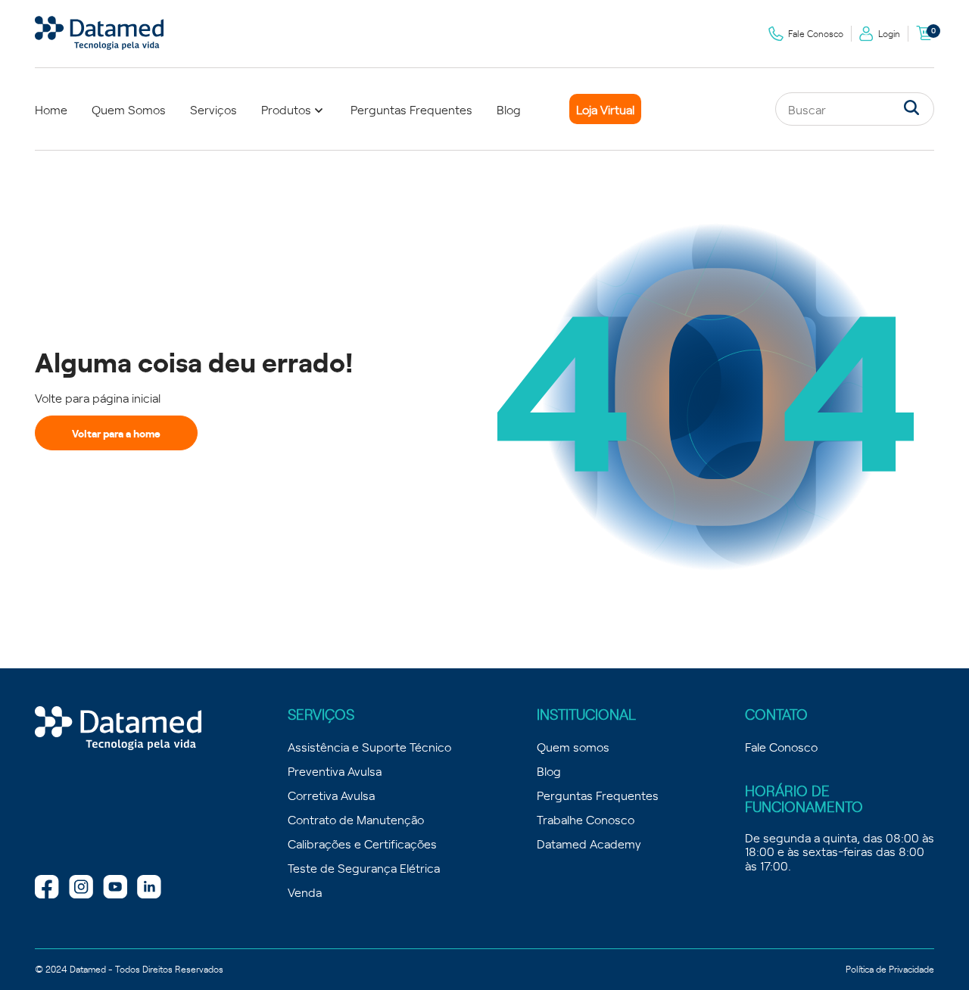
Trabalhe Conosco (585, 819)
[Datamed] (118, 729)
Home (51, 109)
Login (889, 33)
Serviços (213, 109)
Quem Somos (129, 109)
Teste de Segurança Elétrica (364, 867)
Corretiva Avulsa (331, 794)
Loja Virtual (605, 109)
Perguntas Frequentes (411, 109)
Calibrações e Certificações (362, 843)
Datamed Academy (589, 843)
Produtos (286, 109)
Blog (509, 109)
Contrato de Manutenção (356, 819)
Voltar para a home (116, 433)
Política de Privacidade (890, 969)
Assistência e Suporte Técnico (369, 746)
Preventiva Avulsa (335, 770)
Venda (305, 891)
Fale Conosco (815, 33)
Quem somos (573, 746)
